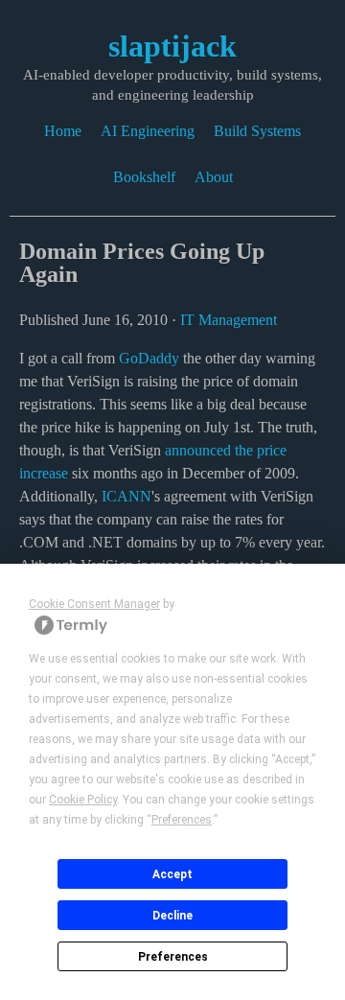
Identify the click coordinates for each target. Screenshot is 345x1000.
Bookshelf (144, 177)
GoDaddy (149, 358)
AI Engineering (148, 131)
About (214, 177)
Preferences (173, 957)
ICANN (126, 496)
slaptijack (172, 46)
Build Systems (257, 131)
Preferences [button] (181, 819)
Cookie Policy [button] (83, 799)
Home (62, 131)
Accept (172, 874)
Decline (172, 915)
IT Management (228, 320)
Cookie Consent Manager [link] (94, 604)
